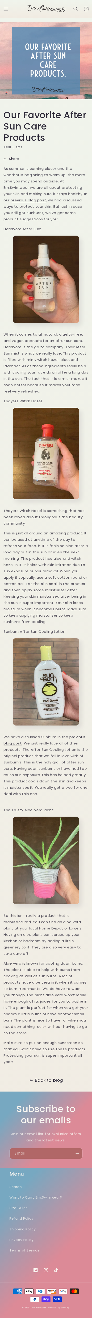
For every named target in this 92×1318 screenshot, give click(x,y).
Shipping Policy (22, 1229)
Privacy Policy (21, 1239)
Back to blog (49, 1080)
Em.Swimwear (38, 1307)
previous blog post (28, 200)
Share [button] (14, 158)
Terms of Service (24, 1250)
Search (15, 1187)
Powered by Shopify (58, 1307)
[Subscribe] (77, 1153)
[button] (6, 9)
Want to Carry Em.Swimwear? (35, 1197)
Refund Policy (21, 1218)
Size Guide (18, 1208)
